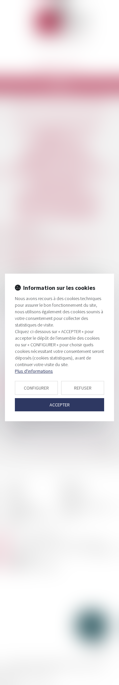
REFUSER (83, 388)
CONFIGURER (36, 388)
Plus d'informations (34, 371)
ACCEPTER (60, 405)
